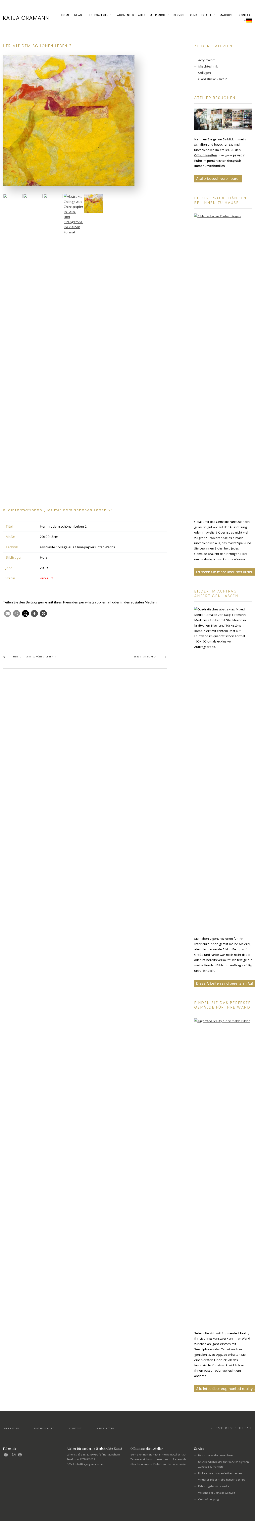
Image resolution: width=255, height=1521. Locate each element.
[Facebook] (6, 1455)
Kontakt (75, 1428)
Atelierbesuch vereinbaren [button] (218, 178)
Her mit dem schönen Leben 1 (34, 656)
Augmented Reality (131, 15)
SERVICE (179, 15)
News (78, 15)
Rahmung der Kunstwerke (213, 1486)
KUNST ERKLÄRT (200, 15)
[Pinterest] (20, 1455)
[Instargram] (14, 1455)
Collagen (204, 72)
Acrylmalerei (207, 60)
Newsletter (105, 1428)
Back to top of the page (233, 1428)
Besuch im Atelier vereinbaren (216, 1455)
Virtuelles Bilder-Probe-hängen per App (221, 1479)
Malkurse (227, 15)
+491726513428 (86, 1459)
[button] (7, 613)
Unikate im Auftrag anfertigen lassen (220, 1473)
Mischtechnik (208, 66)
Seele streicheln (145, 656)
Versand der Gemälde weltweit (216, 1493)
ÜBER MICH (157, 15)
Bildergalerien (98, 15)
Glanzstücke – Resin (212, 79)
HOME (65, 15)
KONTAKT (245, 15)
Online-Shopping (208, 1499)
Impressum (11, 1428)
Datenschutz (44, 1428)
